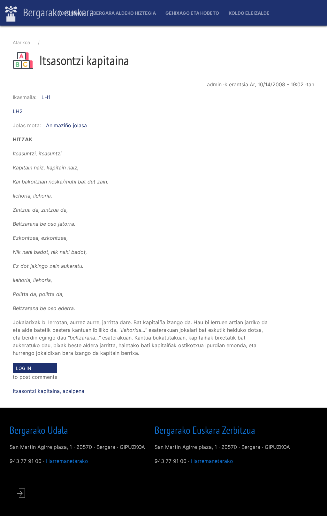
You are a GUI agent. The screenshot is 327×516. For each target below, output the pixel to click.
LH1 (46, 97)
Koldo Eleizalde (249, 13)
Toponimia (71, 13)
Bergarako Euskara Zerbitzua (205, 430)
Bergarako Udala (39, 430)
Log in (23, 368)
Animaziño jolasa (66, 125)
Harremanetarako (67, 461)
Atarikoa (21, 42)
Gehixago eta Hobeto (192, 13)
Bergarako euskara (57, 12)
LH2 (18, 111)
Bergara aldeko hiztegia (124, 13)
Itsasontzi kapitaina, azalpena (48, 391)
